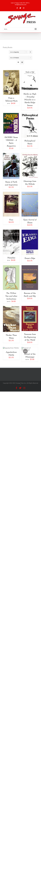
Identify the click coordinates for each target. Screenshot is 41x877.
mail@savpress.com (20, 4)
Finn (11, 220)
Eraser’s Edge (30, 258)
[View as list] (22, 62)
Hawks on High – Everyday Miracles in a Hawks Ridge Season (29, 99)
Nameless (11, 258)
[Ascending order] (30, 52)
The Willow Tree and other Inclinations (11, 296)
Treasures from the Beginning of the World (30, 337)
